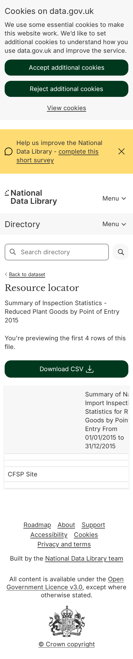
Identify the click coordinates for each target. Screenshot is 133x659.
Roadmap (37, 524)
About (66, 524)
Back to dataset (27, 274)
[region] (66, 437)
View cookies (66, 108)
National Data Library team (84, 558)
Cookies (86, 534)
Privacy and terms (64, 544)
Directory (22, 224)
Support (93, 524)
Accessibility (48, 534)
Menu (110, 198)
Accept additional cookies (67, 67)
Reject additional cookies (66, 89)
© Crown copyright (66, 644)
